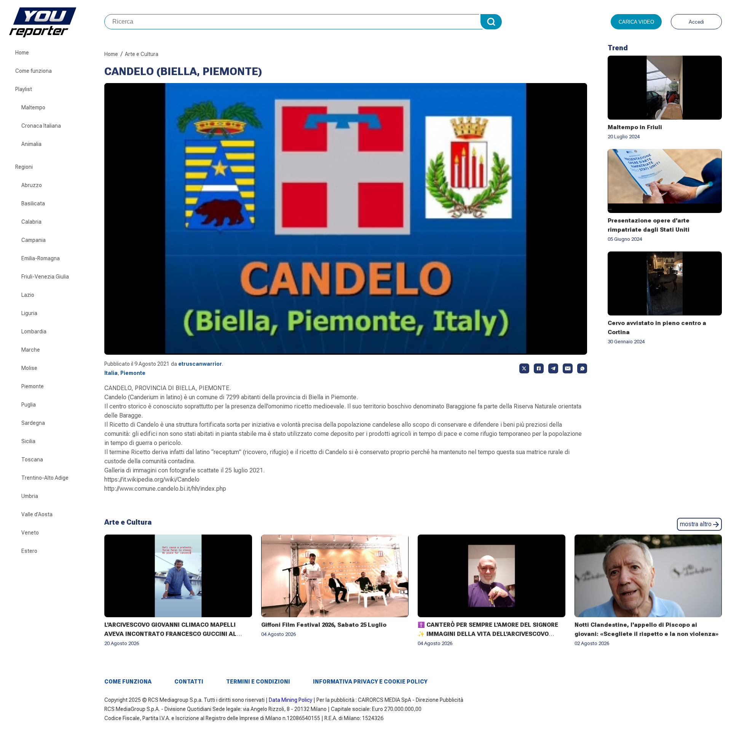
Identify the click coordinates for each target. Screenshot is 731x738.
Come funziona (33, 71)
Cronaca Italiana (41, 126)
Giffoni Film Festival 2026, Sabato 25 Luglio (323, 624)
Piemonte (32, 386)
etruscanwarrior (200, 364)
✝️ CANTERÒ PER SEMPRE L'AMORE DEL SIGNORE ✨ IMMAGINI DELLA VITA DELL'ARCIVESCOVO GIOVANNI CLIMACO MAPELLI (488, 634)
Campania (33, 240)
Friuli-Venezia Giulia (45, 277)
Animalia (31, 144)
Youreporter (56, 21)
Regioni (24, 167)
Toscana (32, 459)
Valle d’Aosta (37, 514)
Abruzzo (31, 185)
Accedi (696, 22)
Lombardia (33, 331)
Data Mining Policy (290, 700)
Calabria (31, 222)
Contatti (188, 682)
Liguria (29, 313)
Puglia (28, 405)
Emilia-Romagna (40, 258)
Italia (111, 373)
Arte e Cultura (141, 54)
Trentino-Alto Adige (45, 478)
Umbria (29, 496)
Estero (29, 551)
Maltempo (33, 107)
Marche (30, 350)
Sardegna (33, 423)
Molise (29, 368)
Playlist (23, 89)
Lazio (27, 295)
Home (22, 53)
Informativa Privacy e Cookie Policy (370, 682)
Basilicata (33, 203)
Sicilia (28, 441)
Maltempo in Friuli (635, 127)
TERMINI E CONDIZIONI (258, 682)
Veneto (30, 533)
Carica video (636, 22)
